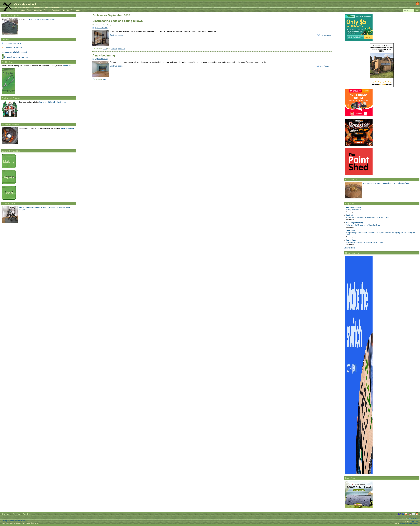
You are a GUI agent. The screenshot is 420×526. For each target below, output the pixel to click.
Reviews (65, 10)
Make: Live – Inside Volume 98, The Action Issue (363, 225)
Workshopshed (25, 3)
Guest (105, 49)
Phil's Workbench (353, 207)
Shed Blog (350, 230)
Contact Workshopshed (13, 43)
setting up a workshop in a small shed (43, 19)
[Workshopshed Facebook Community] (403, 515)
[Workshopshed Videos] (410, 515)
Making (8, 161)
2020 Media (414, 519)
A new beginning (103, 55)
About (22, 10)
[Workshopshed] (7, 10)
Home (16, 10)
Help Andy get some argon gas (16, 57)
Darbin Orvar (351, 240)
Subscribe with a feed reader (15, 47)
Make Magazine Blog (354, 222)
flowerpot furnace (67, 128)
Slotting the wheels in (353, 209)
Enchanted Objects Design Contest (52, 102)
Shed (104, 80)
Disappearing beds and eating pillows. (117, 21)
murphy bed (121, 49)
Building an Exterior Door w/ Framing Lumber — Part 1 (365, 242)
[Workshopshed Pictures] (406, 515)
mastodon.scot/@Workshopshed (14, 52)
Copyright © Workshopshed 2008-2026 (14, 521)
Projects (47, 10)
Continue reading (116, 35)
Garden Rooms (378, 46)
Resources (56, 10)
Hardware (114, 49)
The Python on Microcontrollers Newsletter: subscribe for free (367, 217)
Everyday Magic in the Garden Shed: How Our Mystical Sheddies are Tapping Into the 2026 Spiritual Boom (381, 233)
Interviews (38, 10)
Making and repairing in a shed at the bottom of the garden (36, 7)
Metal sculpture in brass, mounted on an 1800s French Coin (386, 183)
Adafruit (349, 215)
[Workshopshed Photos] (413, 515)
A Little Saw (67, 65)
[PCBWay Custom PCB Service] (359, 40)
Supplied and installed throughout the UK (382, 48)
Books (29, 10)
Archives (27, 513)
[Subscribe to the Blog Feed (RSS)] (417, 4)
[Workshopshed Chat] (399, 515)
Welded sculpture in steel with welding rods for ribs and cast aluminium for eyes (46, 208)
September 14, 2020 (101, 59)
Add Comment (326, 66)
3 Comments (327, 35)
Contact (5, 513)
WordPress (415, 521)
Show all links (349, 248)
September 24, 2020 (101, 28)
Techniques (75, 10)
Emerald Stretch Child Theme (409, 524)
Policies (16, 513)
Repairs (9, 176)
